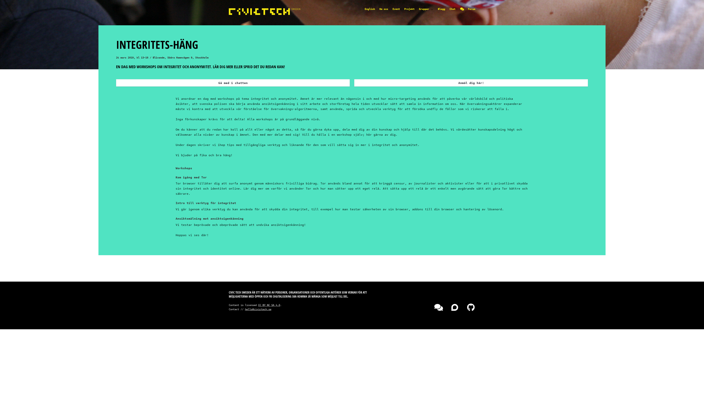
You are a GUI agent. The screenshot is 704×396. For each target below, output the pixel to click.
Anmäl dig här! (471, 83)
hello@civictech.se (258, 309)
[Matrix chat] (435, 309)
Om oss (383, 9)
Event (396, 9)
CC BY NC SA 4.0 (269, 305)
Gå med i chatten (233, 83)
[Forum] (451, 309)
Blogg (441, 9)
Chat (454, 9)
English (370, 9)
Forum (471, 9)
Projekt (409, 9)
